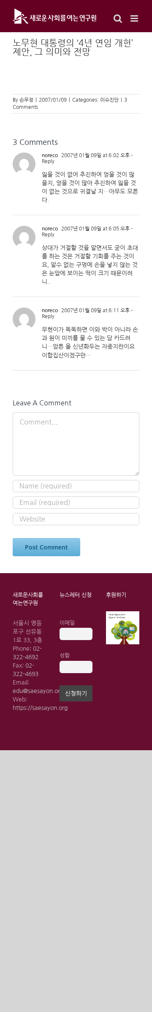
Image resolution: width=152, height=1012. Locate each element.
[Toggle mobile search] (118, 18)
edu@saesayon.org (38, 691)
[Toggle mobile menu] (134, 18)
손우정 (26, 100)
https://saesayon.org (40, 708)
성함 (65, 655)
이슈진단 (109, 100)
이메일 (67, 623)
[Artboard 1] (122, 614)
